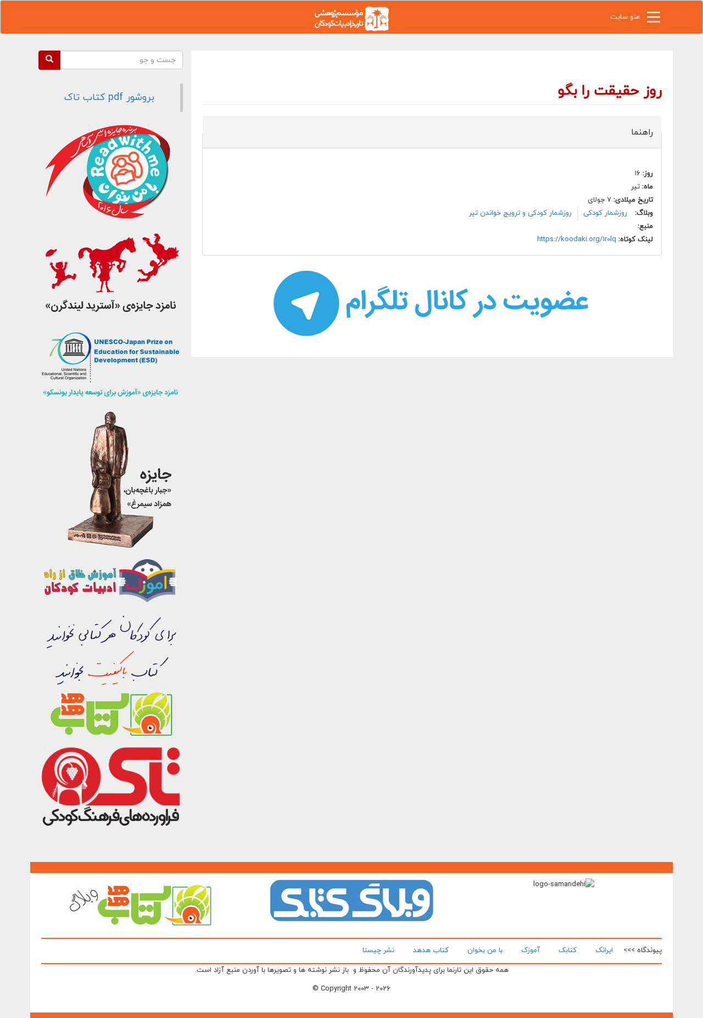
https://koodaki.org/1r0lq (576, 239)
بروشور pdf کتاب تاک (109, 97)
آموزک (530, 950)
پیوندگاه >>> (642, 950)
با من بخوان (485, 950)
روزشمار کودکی (605, 213)
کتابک (568, 950)
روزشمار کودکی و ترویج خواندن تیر (520, 213)
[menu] (654, 20)
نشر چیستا (378, 950)
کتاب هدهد (431, 950)
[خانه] (351, 17)
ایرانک (604, 950)
